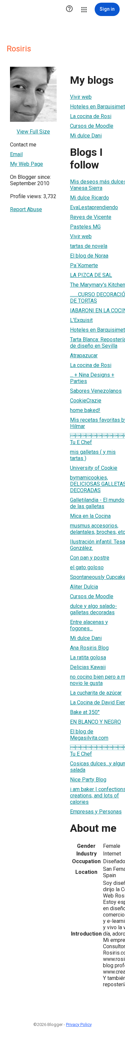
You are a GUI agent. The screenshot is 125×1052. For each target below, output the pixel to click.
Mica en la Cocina (90, 516)
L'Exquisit (81, 320)
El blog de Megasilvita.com (89, 734)
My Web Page (26, 164)
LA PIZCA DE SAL (91, 275)
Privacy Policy (79, 1024)
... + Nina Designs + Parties (92, 378)
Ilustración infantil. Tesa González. (97, 545)
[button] (69, 9)
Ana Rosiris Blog (89, 648)
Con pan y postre (89, 558)
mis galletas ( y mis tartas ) (93, 455)
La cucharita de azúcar (96, 693)
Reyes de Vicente (90, 217)
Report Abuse (26, 209)
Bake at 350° (85, 712)
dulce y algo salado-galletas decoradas (93, 609)
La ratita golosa (88, 657)
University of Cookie (93, 468)
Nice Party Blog (88, 779)
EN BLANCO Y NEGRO (95, 722)
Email (16, 154)
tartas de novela (88, 246)
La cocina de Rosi (90, 116)
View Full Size (33, 131)
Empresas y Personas (96, 811)
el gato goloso (87, 567)
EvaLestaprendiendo (94, 207)
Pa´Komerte (84, 265)
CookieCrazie (85, 400)
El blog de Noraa (89, 256)
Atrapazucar (84, 355)
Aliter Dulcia (84, 587)
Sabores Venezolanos (96, 391)
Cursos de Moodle (91, 126)
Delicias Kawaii (88, 667)
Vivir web (81, 97)
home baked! (85, 410)
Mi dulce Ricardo (89, 198)
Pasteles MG (85, 227)
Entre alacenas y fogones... (89, 625)
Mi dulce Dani (86, 135)
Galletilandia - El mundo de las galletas (97, 503)
